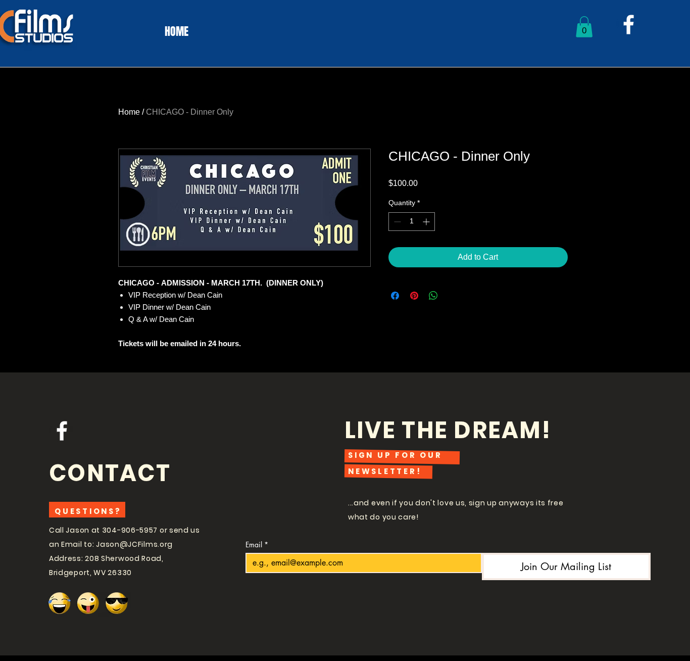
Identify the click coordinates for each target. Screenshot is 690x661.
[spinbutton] (412, 221)
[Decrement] (396, 221)
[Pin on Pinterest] (414, 296)
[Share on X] (453, 296)
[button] (584, 26)
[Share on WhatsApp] (433, 296)
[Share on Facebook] (395, 296)
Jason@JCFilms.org (134, 544)
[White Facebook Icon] (629, 24)
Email (256, 544)
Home (129, 112)
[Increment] (427, 221)
